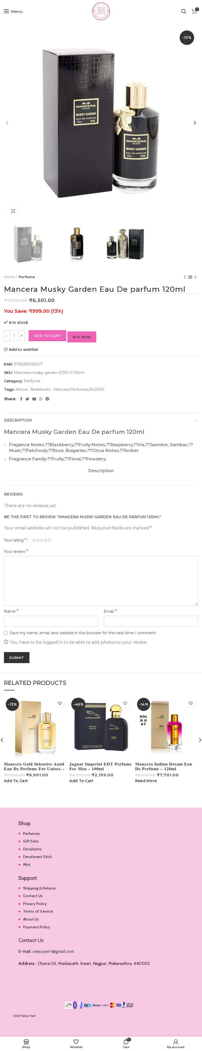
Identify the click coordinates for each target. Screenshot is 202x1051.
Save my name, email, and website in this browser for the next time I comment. (83, 633)
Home (9, 277)
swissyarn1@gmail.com (53, 951)
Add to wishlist (23, 349)
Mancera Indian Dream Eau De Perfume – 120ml (163, 766)
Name (11, 611)
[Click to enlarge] (13, 211)
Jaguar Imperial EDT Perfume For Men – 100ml (100, 766)
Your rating (15, 540)
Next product (195, 277)
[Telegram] (47, 399)
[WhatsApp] (41, 399)
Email (110, 611)
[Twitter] (27, 399)
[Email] (34, 399)
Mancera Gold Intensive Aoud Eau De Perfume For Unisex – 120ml (34, 769)
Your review (16, 551)
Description (18, 420)
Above (22, 389)
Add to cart (47, 336)
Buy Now (82, 337)
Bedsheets (40, 389)
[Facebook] (21, 399)
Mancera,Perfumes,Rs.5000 (78, 389)
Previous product (185, 277)
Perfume (27, 277)
